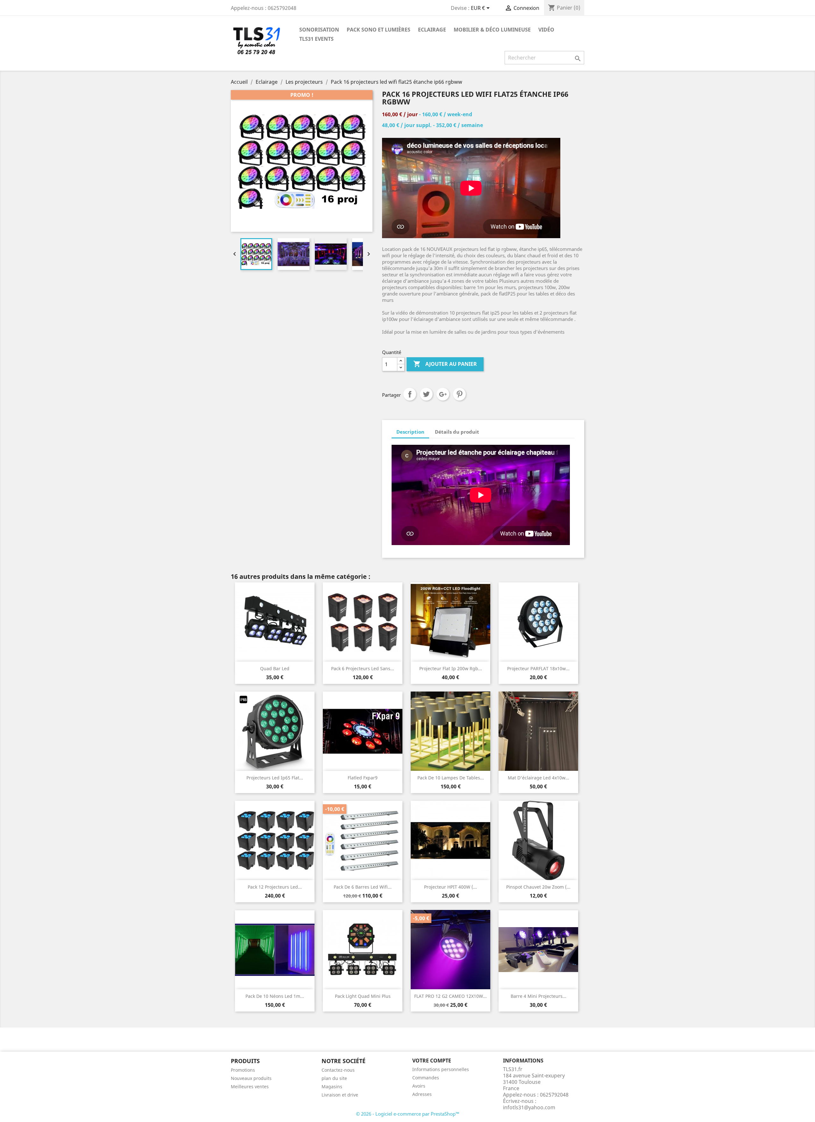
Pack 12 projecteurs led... (275, 887)
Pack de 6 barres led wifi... (363, 887)
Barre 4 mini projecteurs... (538, 996)
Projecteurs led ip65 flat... (274, 778)
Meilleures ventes (250, 1086)
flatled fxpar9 (363, 778)
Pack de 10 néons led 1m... (274, 996)
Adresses (422, 1094)
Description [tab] (410, 432)
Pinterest (459, 394)
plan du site (334, 1078)
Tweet (426, 394)
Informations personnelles (440, 1069)
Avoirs (418, 1086)
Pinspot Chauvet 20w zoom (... (538, 887)
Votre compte (431, 1060)
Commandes (425, 1078)
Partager (409, 394)
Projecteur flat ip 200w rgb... (450, 668)
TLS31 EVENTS (316, 38)
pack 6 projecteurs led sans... (362, 668)
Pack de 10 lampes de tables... (450, 778)
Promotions (243, 1070)
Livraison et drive (340, 1095)
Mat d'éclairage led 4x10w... (538, 778)
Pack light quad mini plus (363, 996)
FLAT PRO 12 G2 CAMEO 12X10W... (450, 996)
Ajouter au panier (445, 364)
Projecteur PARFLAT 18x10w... (538, 668)
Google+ (442, 394)
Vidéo (546, 29)
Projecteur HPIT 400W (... (450, 887)
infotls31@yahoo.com (529, 1107)
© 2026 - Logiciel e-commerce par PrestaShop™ (407, 1114)
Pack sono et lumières (378, 29)
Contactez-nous (338, 1070)
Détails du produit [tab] (457, 432)
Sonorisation (319, 29)
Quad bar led (274, 668)
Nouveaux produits (251, 1078)
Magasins (332, 1086)
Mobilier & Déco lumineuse (492, 29)
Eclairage (432, 29)
